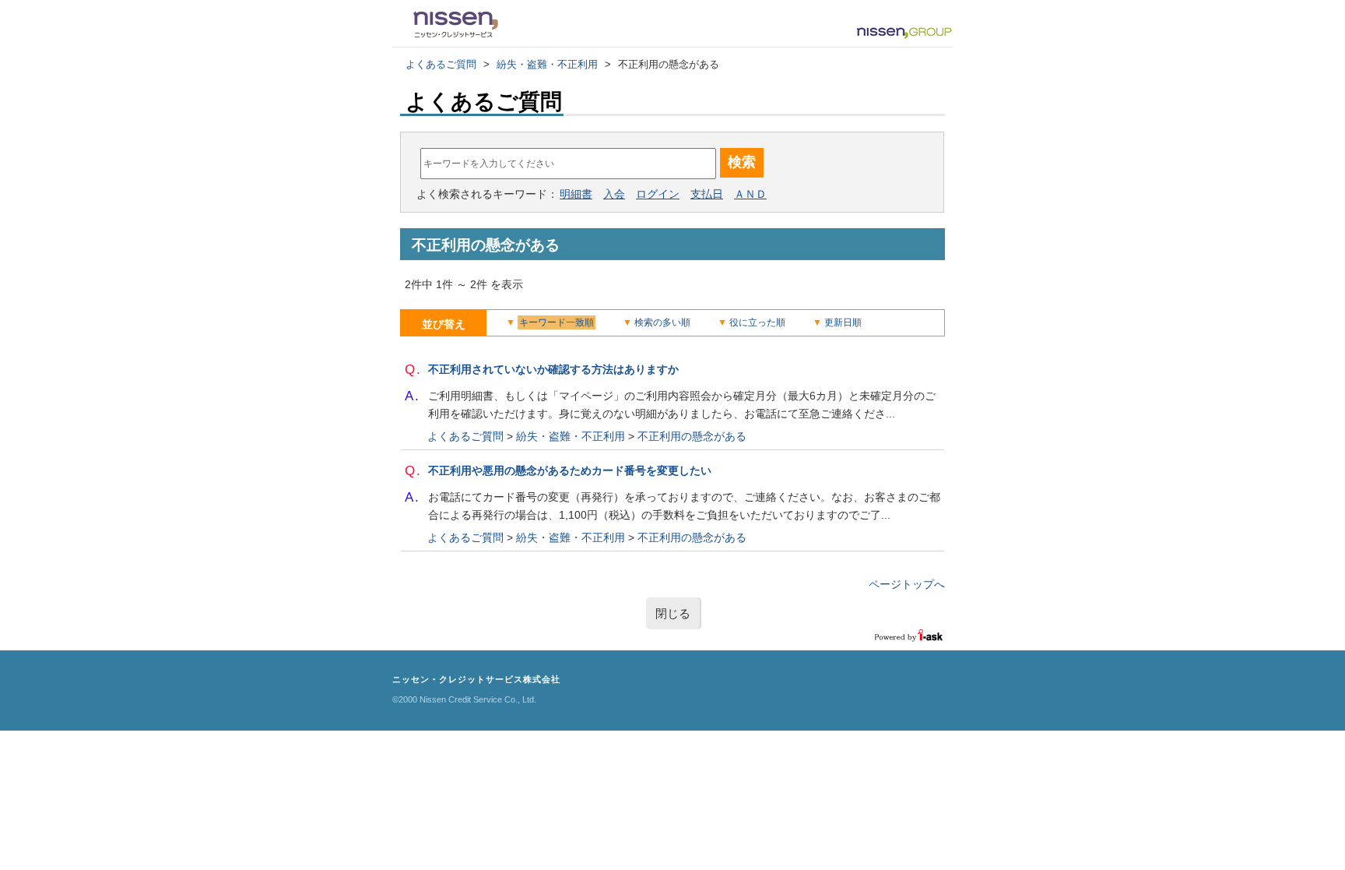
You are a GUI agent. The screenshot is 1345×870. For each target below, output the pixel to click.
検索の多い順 (662, 322)
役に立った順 (757, 322)
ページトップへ (907, 584)
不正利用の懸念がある (691, 436)
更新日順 (843, 322)
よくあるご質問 (441, 64)
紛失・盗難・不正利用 (547, 64)
